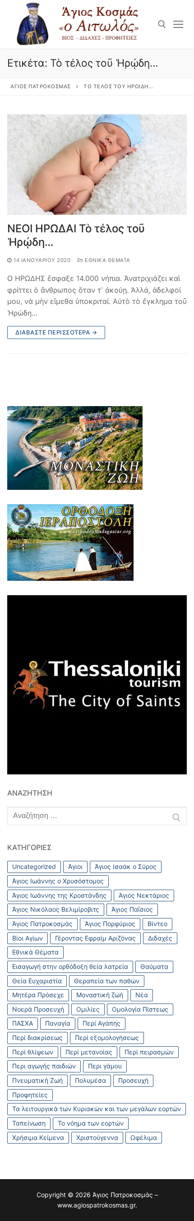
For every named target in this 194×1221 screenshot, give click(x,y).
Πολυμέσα (90, 1080)
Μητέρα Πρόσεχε (38, 995)
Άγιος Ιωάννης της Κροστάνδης (59, 895)
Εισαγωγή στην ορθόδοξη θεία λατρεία (70, 966)
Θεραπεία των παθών (106, 981)
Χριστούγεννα (97, 1137)
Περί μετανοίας (88, 1052)
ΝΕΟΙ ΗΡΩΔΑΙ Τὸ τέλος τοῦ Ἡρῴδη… (76, 235)
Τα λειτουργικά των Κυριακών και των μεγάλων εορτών (96, 1108)
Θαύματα (154, 966)
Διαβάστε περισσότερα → (56, 332)
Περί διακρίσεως (37, 1037)
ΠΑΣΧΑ (22, 1023)
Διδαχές (160, 938)
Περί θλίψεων (32, 1052)
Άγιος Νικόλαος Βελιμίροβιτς (55, 909)
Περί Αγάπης (101, 1023)
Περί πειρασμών (149, 1052)
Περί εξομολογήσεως (107, 1037)
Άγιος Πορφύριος (110, 923)
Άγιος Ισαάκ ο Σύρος (126, 866)
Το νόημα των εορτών (91, 1123)
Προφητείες (30, 1095)
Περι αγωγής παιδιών (44, 1066)
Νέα (141, 995)
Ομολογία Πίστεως (140, 1009)
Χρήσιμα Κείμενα (38, 1137)
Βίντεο (157, 923)
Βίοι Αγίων (27, 938)
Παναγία (57, 1023)
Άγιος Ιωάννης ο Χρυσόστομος (58, 881)
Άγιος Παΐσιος (132, 909)
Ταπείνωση (29, 1123)
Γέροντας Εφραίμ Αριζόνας (95, 938)
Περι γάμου (105, 1066)
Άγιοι (75, 866)
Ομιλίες (88, 1009)
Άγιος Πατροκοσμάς (42, 923)
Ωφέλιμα (143, 1137)
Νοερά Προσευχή (38, 1009)
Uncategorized (34, 866)
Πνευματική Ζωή (37, 1080)
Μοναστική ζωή (99, 995)
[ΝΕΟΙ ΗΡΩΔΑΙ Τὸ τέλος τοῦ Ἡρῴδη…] (97, 164)
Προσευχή (133, 1080)
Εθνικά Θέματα (106, 260)
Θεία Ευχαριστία (37, 981)
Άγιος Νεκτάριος (144, 895)
